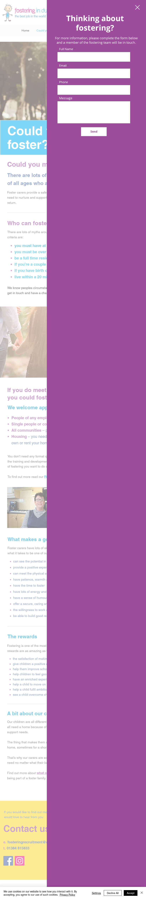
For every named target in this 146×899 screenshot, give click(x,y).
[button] (137, 7)
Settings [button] (96, 893)
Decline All (113, 893)
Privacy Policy (67, 894)
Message (65, 98)
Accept (130, 893)
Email (63, 65)
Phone (63, 82)
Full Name (66, 48)
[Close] (142, 893)
